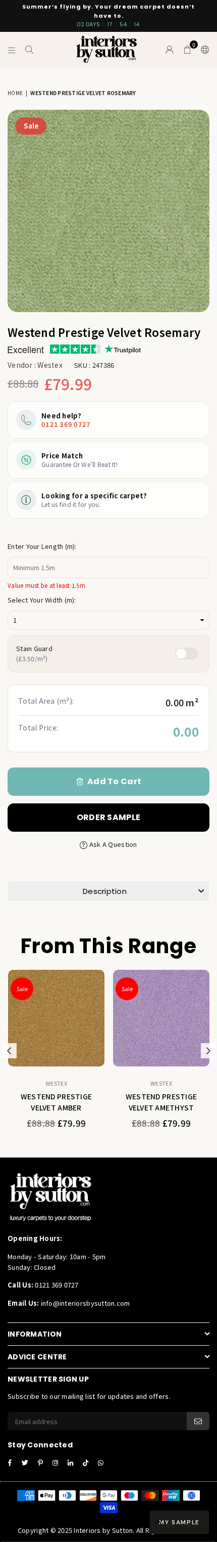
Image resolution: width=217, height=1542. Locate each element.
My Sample (179, 1522)
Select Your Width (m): (42, 600)
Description (105, 891)
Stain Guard (34, 653)
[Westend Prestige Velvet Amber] (56, 1018)
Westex (50, 365)
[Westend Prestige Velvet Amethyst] (161, 1018)
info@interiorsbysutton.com (84, 1303)
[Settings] (202, 49)
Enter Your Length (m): (42, 546)
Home (15, 93)
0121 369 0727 (65, 424)
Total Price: (38, 727)
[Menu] (12, 49)
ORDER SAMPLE (108, 817)
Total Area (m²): (46, 701)
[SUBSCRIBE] (198, 1421)
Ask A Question (112, 844)
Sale (31, 125)
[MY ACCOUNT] (170, 49)
